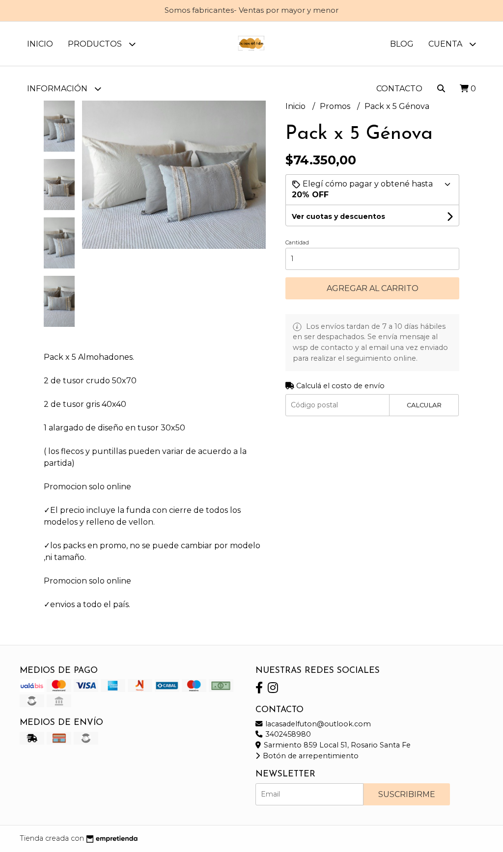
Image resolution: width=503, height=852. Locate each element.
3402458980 (287, 734)
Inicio (40, 44)
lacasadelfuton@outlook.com (317, 723)
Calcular (424, 405)
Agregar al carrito (373, 288)
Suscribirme (406, 794)
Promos (336, 106)
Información (58, 88)
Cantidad (297, 242)
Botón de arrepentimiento (310, 755)
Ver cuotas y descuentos (338, 216)
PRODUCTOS (96, 44)
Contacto (399, 88)
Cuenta (446, 44)
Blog (402, 44)
